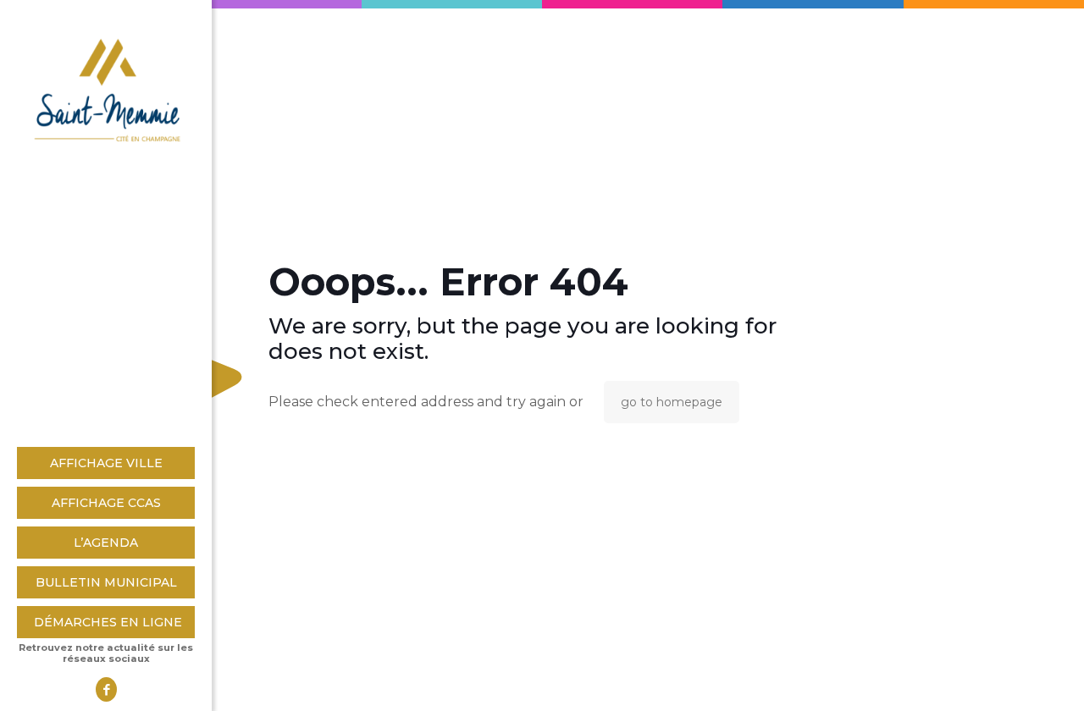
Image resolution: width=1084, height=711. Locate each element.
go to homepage (671, 402)
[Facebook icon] (106, 689)
